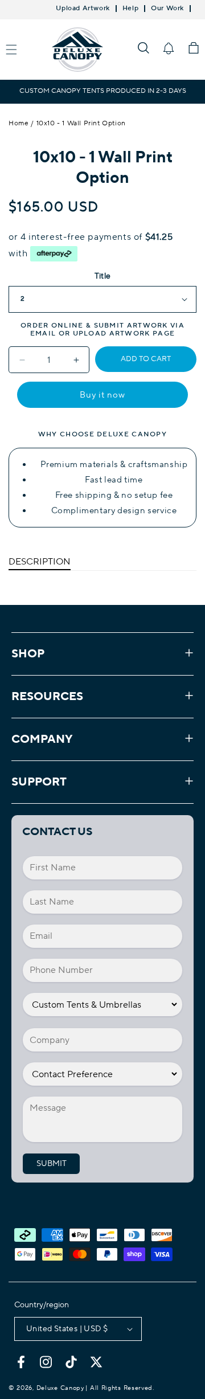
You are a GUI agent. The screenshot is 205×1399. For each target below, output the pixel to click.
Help (130, 8)
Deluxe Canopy (60, 1388)
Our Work (167, 8)
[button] (143, 48)
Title (103, 276)
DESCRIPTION (40, 561)
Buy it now (102, 395)
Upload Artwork (82, 8)
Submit (51, 1164)
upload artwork (111, 333)
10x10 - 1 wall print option (81, 123)
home (18, 123)
